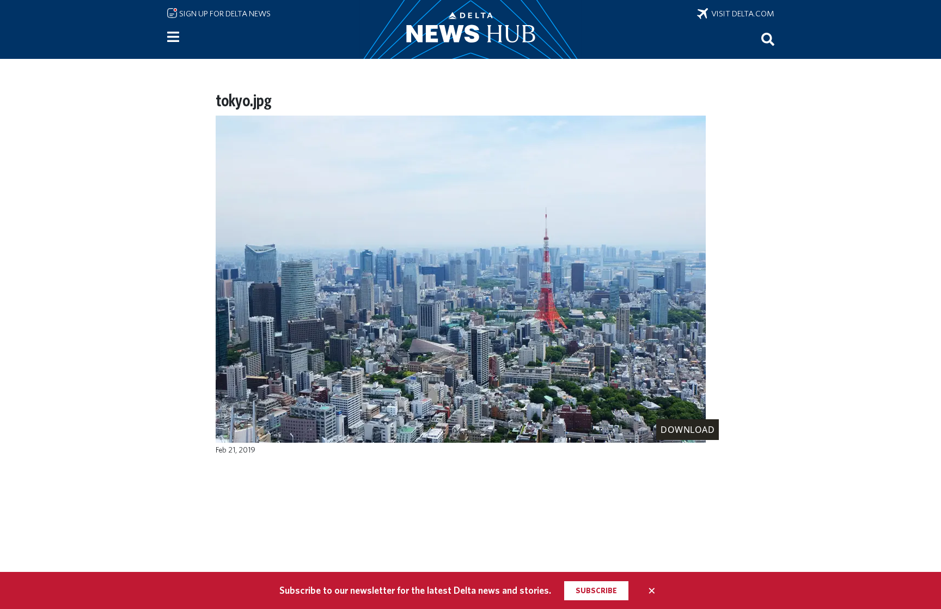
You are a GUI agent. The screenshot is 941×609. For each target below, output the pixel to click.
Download (687, 430)
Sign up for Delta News (224, 14)
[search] (767, 39)
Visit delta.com (741, 14)
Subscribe (596, 590)
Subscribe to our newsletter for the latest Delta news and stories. (415, 590)
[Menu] (173, 37)
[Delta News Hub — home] (470, 29)
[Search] (767, 39)
